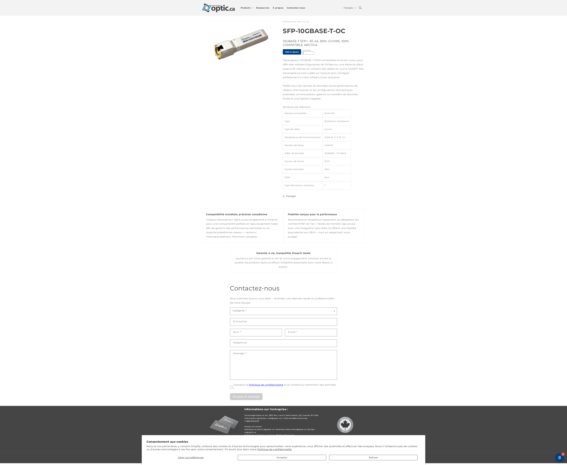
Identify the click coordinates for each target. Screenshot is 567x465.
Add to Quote (292, 52)
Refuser (373, 457)
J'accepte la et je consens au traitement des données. (285, 387)
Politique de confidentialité (274, 449)
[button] (247, 8)
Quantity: (306, 50)
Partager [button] (291, 196)
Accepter (282, 457)
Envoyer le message (246, 396)
